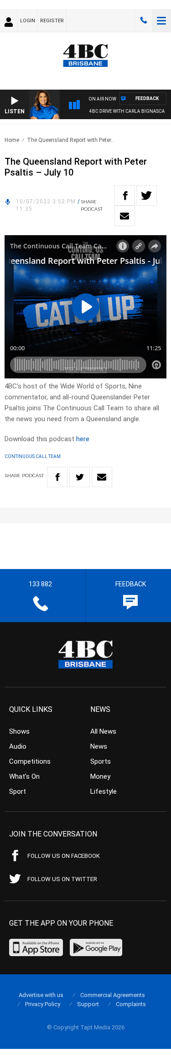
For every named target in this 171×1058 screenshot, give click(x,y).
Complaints (131, 1004)
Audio (17, 746)
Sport (17, 791)
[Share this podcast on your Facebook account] (124, 195)
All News (103, 731)
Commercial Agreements (112, 995)
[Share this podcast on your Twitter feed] (146, 195)
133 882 (143, 20)
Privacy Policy (42, 1004)
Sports (100, 761)
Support (88, 1004)
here (82, 439)
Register (52, 21)
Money (100, 776)
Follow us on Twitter (62, 879)
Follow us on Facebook (63, 855)
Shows (19, 731)
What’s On (24, 776)
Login (27, 21)
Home (12, 140)
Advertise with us (41, 995)
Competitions (30, 761)
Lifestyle (103, 791)
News (98, 746)
